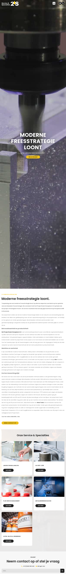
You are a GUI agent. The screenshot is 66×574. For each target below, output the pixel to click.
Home (22, 153)
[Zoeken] (62, 571)
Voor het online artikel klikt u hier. (11, 416)
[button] (54, 3)
